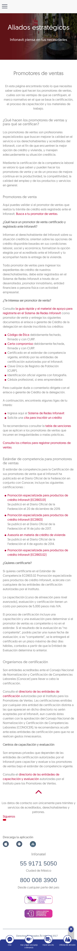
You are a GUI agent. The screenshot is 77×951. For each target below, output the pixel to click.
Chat (9, 945)
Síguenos (9, 816)
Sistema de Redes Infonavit (46, 413)
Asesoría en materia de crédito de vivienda (36, 535)
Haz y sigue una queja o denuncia (29, 946)
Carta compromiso (20, 344)
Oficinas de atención (67, 945)
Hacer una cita (48, 945)
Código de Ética (18, 335)
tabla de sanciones (58, 426)
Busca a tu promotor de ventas (36, 214)
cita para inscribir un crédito (43, 417)
